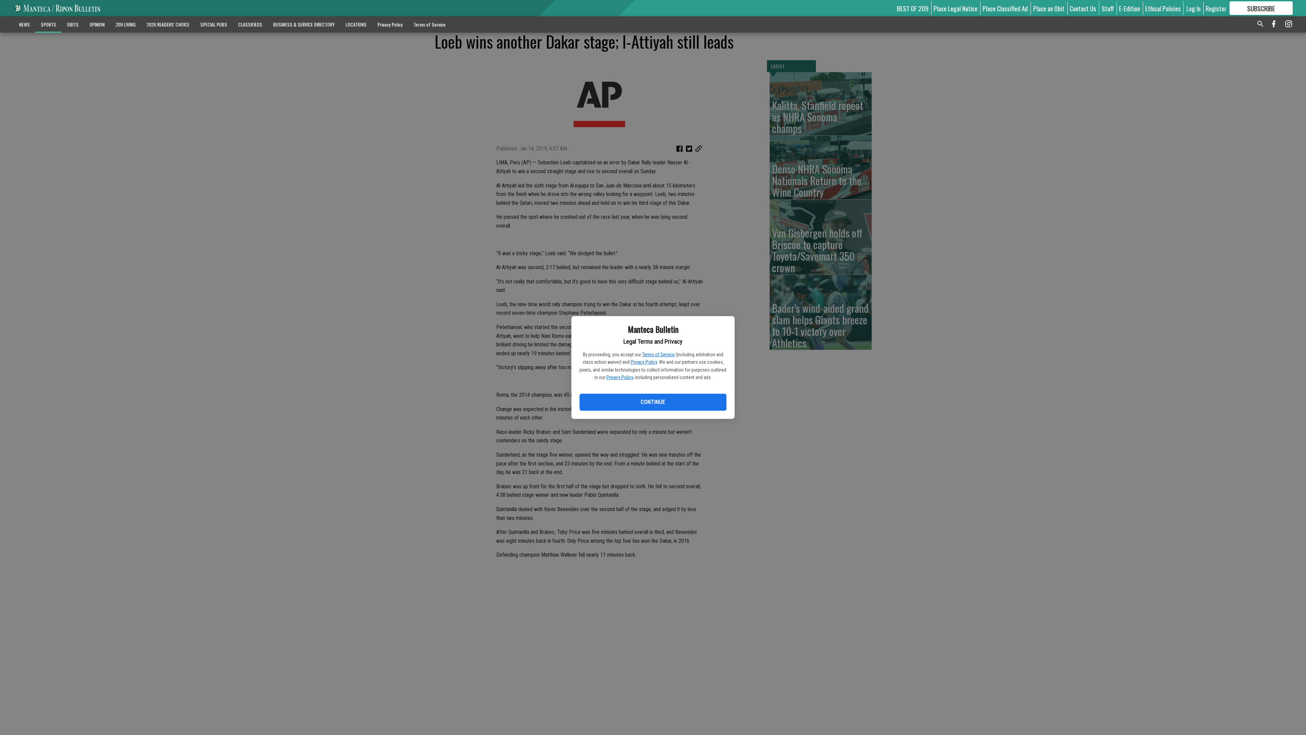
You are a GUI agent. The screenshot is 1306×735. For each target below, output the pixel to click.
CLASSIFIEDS (250, 24)
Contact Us (1083, 8)
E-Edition (1129, 8)
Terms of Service (658, 354)
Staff (1108, 8)
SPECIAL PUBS (213, 24)
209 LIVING (126, 24)
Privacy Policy (644, 362)
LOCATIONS (356, 24)
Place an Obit (1049, 8)
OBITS (73, 24)
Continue (653, 402)
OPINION (97, 24)
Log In (1193, 8)
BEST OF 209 (912, 8)
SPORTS (48, 24)
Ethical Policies (1163, 8)
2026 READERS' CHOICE (168, 24)
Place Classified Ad (1005, 8)
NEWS (24, 24)
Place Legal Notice (955, 8)
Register (1216, 8)
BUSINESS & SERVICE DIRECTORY (304, 24)
